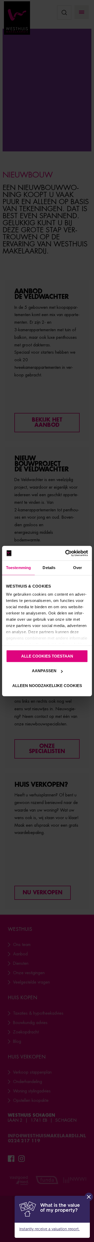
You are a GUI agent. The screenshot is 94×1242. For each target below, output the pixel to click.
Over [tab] (77, 567)
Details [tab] (49, 567)
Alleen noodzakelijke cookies (47, 685)
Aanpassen (44, 671)
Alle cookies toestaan (47, 656)
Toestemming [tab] (18, 567)
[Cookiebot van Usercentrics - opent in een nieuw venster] (66, 553)
